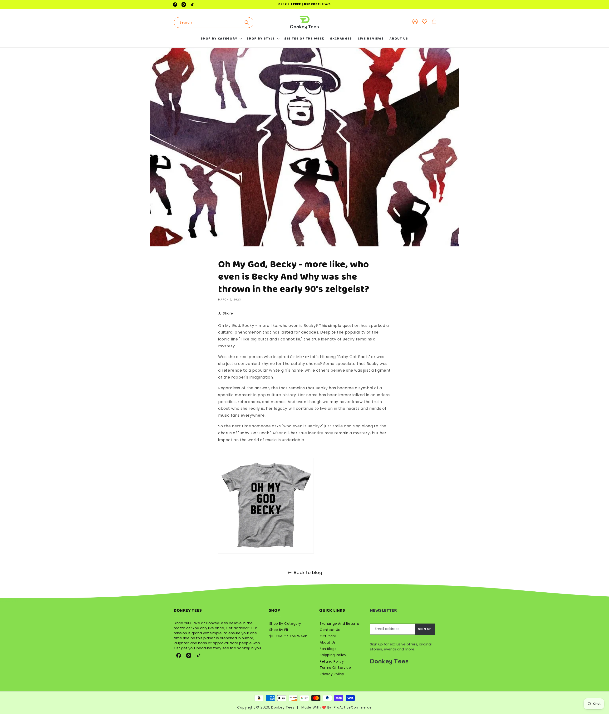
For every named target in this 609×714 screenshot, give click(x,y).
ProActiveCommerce (353, 707)
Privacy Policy (332, 674)
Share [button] (228, 313)
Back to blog (308, 572)
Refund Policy (332, 661)
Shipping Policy (333, 655)
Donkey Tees (283, 707)
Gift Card (328, 636)
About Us (328, 642)
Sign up (425, 629)
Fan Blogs (328, 648)
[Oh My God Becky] (266, 553)
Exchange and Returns (340, 623)
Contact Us (330, 629)
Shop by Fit (279, 629)
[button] (221, 39)
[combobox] (213, 22)
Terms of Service (335, 667)
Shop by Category (285, 623)
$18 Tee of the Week (288, 636)
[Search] (248, 22)
